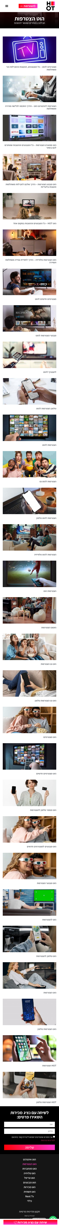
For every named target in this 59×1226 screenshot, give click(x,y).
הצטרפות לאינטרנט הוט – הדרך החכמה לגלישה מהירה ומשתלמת (30, 107)
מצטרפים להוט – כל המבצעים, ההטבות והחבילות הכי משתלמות (31, 68)
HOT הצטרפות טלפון (46, 1102)
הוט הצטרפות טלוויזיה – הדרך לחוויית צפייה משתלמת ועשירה (30, 261)
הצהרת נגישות (29, 1215)
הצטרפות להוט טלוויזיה (45, 554)
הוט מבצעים (29, 1182)
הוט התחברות (29, 1168)
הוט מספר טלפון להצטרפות (43, 810)
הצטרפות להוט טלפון (46, 518)
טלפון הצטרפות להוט (46, 408)
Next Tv (29, 1196)
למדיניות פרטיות (48, 1140)
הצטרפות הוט (49, 591)
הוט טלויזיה (29, 1173)
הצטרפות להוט (49, 444)
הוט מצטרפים (49, 737)
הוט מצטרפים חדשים (46, 773)
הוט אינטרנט (29, 1159)
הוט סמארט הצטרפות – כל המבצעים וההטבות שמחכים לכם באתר (30, 146)
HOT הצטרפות (49, 1065)
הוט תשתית (29, 1191)
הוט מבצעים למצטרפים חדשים (41, 846)
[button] (7, 6)
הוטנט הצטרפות (48, 627)
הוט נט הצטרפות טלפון (45, 700)
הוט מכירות (29, 1187)
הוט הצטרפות (49, 992)
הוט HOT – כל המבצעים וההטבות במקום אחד (34, 223)
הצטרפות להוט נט (48, 481)
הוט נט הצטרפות (48, 664)
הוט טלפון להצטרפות (46, 956)
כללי (29, 1201)
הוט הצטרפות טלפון (46, 1029)
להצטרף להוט (49, 372)
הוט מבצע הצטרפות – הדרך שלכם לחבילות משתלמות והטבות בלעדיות (31, 185)
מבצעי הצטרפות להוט (46, 335)
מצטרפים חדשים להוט (45, 299)
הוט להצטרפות (49, 919)
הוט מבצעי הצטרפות (46, 883)
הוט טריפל (29, 1178)
